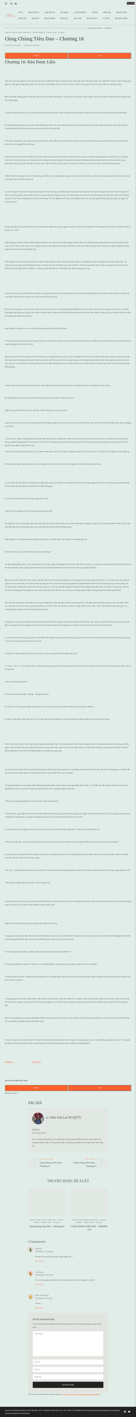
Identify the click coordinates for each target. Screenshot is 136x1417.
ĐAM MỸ (35, 18)
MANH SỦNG (91, 18)
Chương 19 (36, 1062)
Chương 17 (9, 1062)
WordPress (25, 1413)
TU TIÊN (105, 18)
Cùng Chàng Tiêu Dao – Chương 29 (46, 1226)
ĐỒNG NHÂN (49, 18)
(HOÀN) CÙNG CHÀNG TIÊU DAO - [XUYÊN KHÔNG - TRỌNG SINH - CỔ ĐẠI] (35, 32)
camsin (38, 1248)
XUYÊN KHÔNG (80, 12)
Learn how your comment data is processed (81, 1394)
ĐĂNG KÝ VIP (33, 12)
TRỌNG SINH (121, 12)
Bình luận (39, 1261)
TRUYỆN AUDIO (121, 18)
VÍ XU (20, 12)
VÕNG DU (64, 18)
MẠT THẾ (77, 18)
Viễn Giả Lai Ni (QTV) (14, 45)
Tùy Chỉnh (130, 3)
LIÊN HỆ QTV (49, 12)
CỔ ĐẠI (95, 12)
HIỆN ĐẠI (107, 12)
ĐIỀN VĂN (22, 18)
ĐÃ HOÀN (64, 12)
